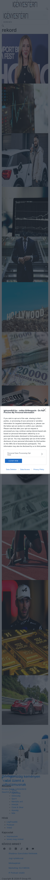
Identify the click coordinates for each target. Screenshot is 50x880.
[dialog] (25, 440)
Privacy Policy (38, 469)
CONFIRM (13, 461)
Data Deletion (11, 469)
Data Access (25, 469)
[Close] (45, 410)
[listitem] (25, 454)
